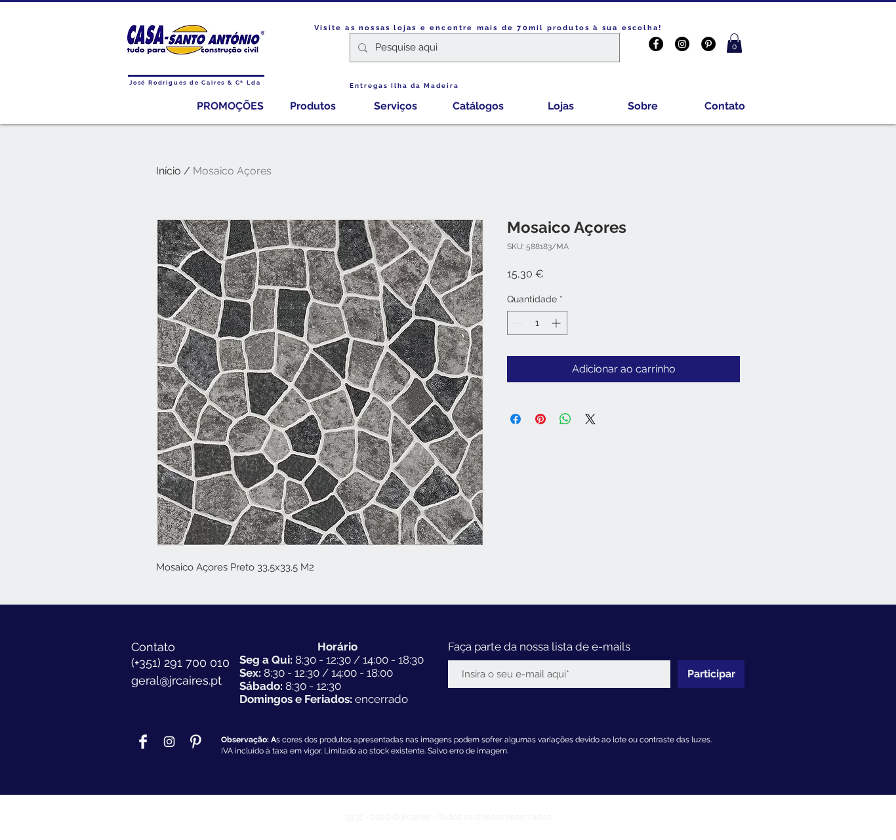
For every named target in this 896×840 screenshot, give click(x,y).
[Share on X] (590, 419)
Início (168, 171)
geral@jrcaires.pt (176, 680)
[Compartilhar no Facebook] (515, 419)
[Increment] (557, 322)
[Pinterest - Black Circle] (708, 44)
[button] (734, 43)
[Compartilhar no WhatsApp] (565, 419)
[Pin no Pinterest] (540, 419)
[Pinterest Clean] (195, 741)
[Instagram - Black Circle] (682, 44)
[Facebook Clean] (143, 741)
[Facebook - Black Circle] (656, 44)
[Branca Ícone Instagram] (169, 741)
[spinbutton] (537, 322)
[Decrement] (517, 322)
